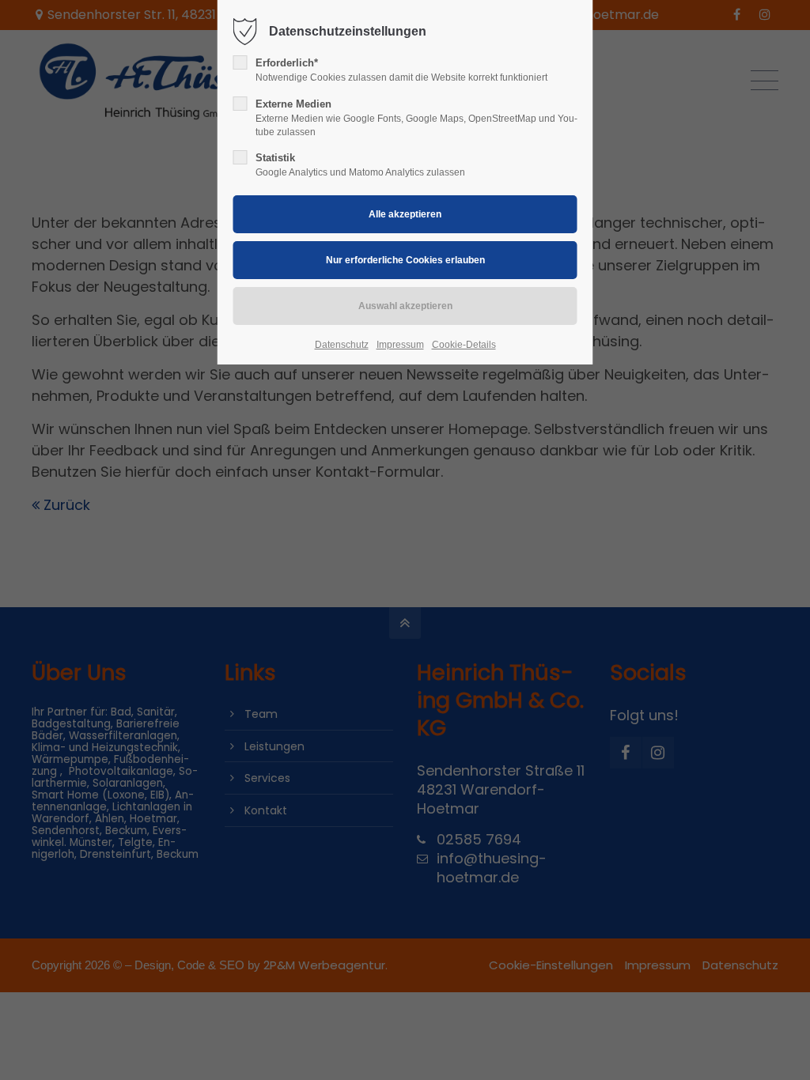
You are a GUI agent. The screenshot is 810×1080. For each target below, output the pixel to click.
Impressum (400, 344)
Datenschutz (342, 344)
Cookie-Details (464, 344)
